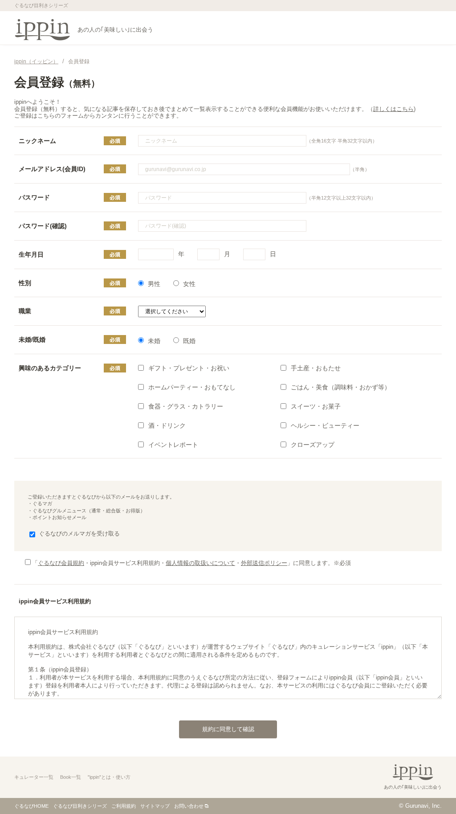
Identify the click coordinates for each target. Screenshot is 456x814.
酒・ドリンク (167, 425)
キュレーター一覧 (33, 777)
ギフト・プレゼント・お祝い (188, 368)
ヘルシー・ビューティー (325, 425)
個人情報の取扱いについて (200, 563)
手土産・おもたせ (316, 368)
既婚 (189, 340)
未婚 (154, 340)
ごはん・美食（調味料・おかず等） (341, 387)
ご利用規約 (123, 806)
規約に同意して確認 (228, 729)
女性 (189, 283)
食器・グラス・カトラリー (185, 406)
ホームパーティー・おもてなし (192, 387)
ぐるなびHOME (31, 806)
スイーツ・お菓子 (316, 406)
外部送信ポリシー (264, 563)
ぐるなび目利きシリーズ (80, 806)
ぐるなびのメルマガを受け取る (79, 533)
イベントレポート (173, 444)
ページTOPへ (431, 789)
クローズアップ (312, 444)
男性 (154, 283)
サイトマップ (155, 806)
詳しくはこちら (393, 109)
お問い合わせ (189, 806)
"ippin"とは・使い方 (109, 777)
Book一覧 (70, 777)
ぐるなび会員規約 (61, 563)
